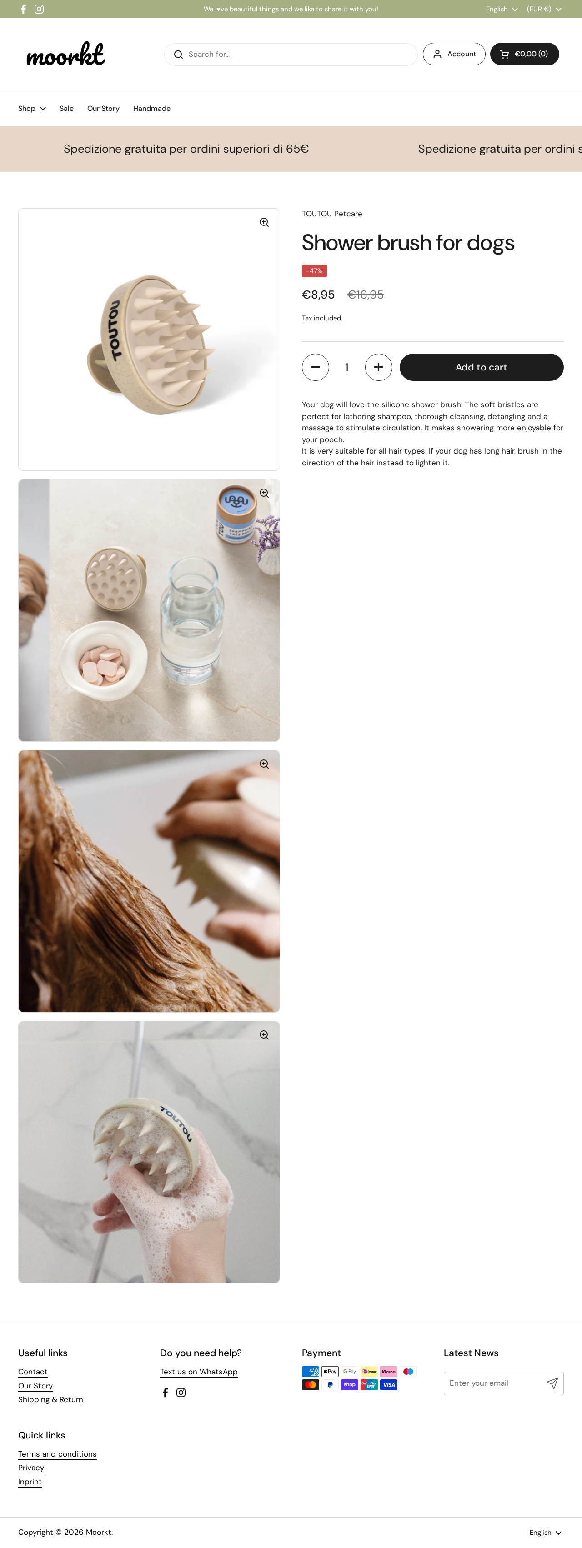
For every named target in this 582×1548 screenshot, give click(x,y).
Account (461, 54)
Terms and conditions (57, 1454)
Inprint (30, 1482)
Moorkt (98, 1532)
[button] (315, 367)
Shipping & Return (50, 1399)
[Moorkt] (63, 54)
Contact (33, 1372)
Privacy (31, 1468)
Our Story (35, 1386)
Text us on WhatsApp (199, 1372)
